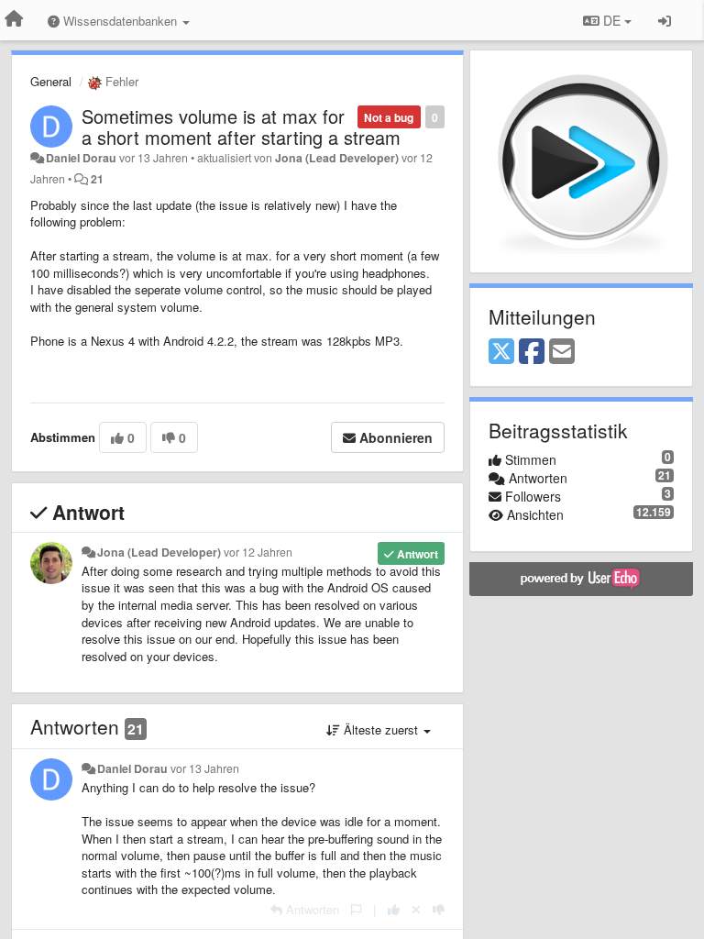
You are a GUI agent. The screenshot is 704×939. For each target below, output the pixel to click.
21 (97, 179)
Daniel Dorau (81, 157)
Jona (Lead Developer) (337, 157)
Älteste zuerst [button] (381, 729)
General (51, 81)
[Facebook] (531, 352)
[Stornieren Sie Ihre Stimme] (416, 909)
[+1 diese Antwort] (394, 909)
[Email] (562, 352)
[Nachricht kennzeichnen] (356, 909)
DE (612, 20)
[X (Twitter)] (501, 352)
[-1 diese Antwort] (439, 909)
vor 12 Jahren (258, 552)
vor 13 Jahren (204, 768)
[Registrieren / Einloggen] (664, 20)
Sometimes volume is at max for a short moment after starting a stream (241, 126)
